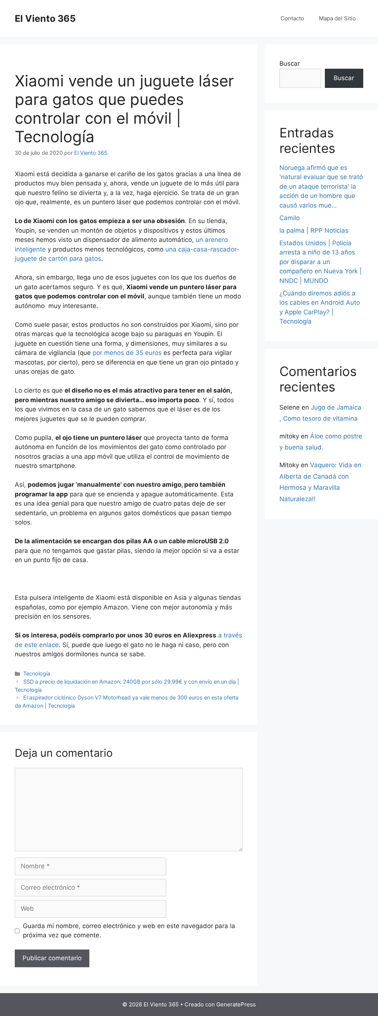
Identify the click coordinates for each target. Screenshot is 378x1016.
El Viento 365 (45, 18)
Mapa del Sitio (337, 18)
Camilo (289, 218)
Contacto (292, 18)
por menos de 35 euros (127, 352)
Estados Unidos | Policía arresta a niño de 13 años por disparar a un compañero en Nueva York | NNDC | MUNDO (320, 261)
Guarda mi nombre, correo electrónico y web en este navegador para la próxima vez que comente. (129, 930)
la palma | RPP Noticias (313, 230)
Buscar (289, 63)
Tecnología (36, 673)
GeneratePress (236, 1004)
